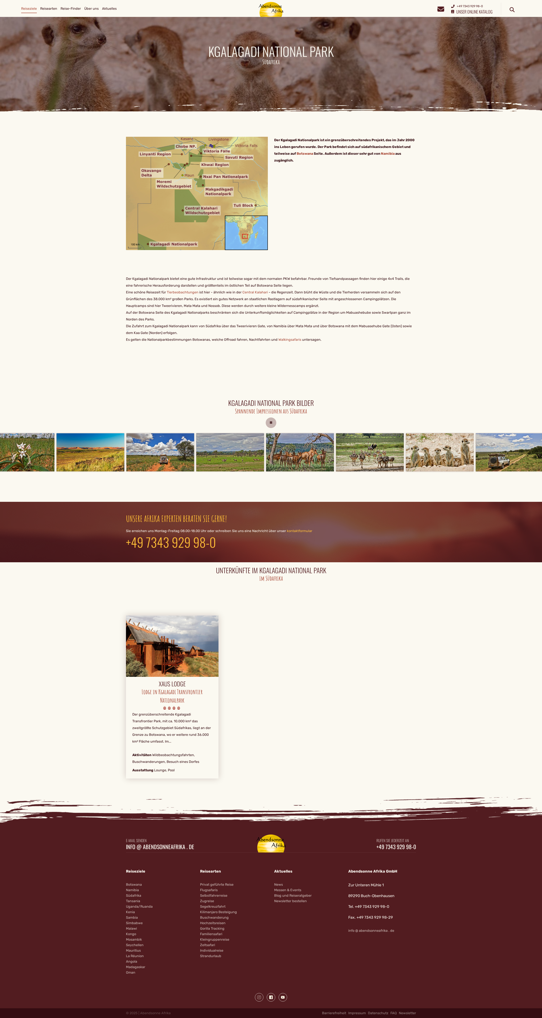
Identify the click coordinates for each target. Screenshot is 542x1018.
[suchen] (512, 10)
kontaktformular (299, 531)
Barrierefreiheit (334, 1013)
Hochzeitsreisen (212, 923)
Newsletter (407, 1013)
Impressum (357, 1013)
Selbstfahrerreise (213, 895)
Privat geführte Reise (217, 885)
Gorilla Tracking (212, 928)
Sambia (132, 917)
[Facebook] (271, 997)
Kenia (130, 912)
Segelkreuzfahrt (212, 906)
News (278, 885)
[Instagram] (259, 997)
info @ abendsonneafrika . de (160, 846)
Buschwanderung (214, 917)
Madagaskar (135, 967)
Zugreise (207, 901)
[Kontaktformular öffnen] (441, 9)
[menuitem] (29, 8)
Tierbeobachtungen (182, 292)
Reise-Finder (71, 9)
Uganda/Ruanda (139, 906)
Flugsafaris (209, 890)
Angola (131, 961)
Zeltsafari (207, 945)
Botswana (134, 885)
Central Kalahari (255, 292)
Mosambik (134, 939)
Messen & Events (287, 890)
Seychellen (135, 945)
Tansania (133, 901)
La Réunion (135, 956)
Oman (130, 972)
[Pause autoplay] (271, 422)
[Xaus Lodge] (172, 646)
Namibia (132, 890)
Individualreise (211, 950)
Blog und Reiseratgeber (293, 895)
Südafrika (133, 895)
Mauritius (133, 950)
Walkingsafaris (289, 340)
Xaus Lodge (172, 684)
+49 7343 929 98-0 (171, 541)
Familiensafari (211, 934)
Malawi (131, 928)
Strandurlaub (210, 956)
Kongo (131, 934)
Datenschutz (378, 1013)
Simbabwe (134, 923)
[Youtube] (283, 997)
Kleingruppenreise (214, 939)
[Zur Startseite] (271, 9)
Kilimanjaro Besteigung (218, 912)
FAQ (393, 1013)
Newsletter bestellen (290, 901)
